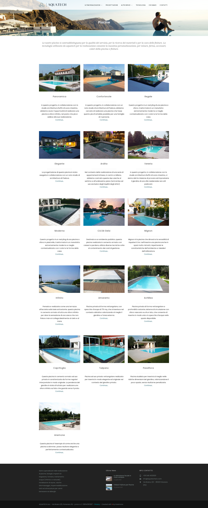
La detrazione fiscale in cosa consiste (122, 476)
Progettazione (112, 5)
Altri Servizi (125, 5)
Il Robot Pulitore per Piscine (124, 485)
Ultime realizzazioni (92, 5)
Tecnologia (140, 5)
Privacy (97, 504)
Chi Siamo (152, 5)
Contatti (163, 5)
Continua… (59, 120)
